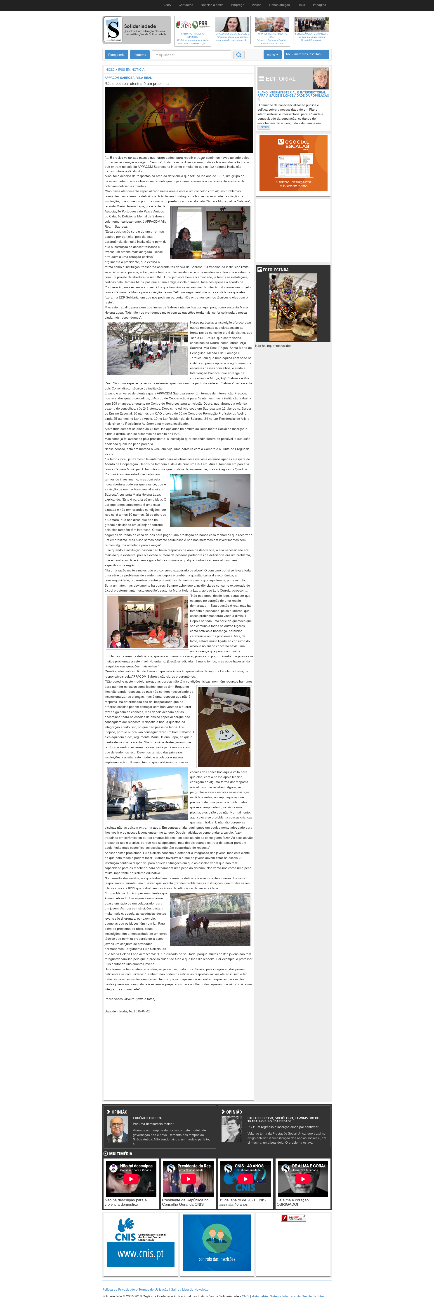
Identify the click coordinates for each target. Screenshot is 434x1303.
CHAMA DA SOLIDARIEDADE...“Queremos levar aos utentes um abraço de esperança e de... (232, 37)
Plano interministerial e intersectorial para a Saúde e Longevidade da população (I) (293, 96)
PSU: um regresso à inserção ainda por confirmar (283, 1127)
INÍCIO (109, 69)
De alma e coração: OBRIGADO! (293, 1202)
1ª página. (320, 5)
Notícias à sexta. (212, 5)
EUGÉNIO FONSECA (147, 1118)
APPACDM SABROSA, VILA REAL (128, 77)
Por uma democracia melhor (153, 1124)
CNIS (245, 1296)
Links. (301, 5)
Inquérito (140, 54)
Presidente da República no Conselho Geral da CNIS (185, 1202)
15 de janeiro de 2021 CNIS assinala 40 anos (242, 1202)
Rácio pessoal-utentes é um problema (137, 84)
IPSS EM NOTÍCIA (131, 69)
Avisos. (257, 5)
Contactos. (186, 5)
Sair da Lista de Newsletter (190, 1289)
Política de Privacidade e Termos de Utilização (135, 1289)
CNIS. (167, 5)
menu (271, 54)
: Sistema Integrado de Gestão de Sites (288, 1296)
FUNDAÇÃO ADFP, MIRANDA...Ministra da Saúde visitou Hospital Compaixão (311, 37)
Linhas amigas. (280, 5)
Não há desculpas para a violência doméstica (126, 1202)
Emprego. (238, 5)
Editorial (264, 127)
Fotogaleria (116, 54)
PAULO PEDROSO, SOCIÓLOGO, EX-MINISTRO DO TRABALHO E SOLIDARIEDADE (283, 1120)
